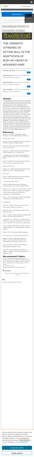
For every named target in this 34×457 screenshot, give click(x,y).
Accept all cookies (17, 448)
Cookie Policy (24, 442)
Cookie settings (24, 440)
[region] (17, 443)
